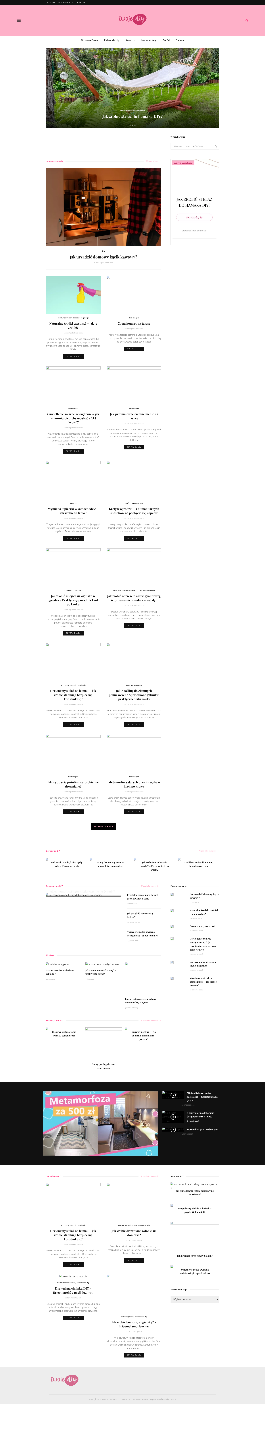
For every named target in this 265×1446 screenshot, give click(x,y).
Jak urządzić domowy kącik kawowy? (103, 257)
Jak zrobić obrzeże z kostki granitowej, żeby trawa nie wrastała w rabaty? (134, 598)
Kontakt (82, 2)
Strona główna (89, 40)
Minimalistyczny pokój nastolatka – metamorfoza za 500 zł (202, 1097)
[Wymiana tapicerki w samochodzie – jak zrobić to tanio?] (73, 480)
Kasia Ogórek (137, 1240)
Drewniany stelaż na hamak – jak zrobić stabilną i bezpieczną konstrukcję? (73, 695)
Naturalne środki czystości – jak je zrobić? (73, 325)
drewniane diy (71, 685)
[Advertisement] (101, 141)
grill (63, 590)
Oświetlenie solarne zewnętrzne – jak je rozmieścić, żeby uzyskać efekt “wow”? (73, 418)
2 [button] (133, 125)
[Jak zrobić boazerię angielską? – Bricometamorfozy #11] (134, 1293)
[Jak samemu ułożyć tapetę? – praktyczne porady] (102, 964)
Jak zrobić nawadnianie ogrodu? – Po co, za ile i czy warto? (154, 866)
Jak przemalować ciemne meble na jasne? (134, 416)
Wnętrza (130, 40)
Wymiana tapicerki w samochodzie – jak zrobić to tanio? (73, 511)
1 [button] (130, 125)
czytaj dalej (73, 356)
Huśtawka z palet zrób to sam (202, 1129)
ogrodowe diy (146, 110)
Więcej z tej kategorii (207, 851)
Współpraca (66, 2)
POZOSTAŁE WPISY (103, 827)
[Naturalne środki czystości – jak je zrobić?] (73, 294)
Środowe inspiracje (81, 318)
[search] (247, 20)
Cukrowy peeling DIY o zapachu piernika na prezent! (143, 1035)
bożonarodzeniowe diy (66, 1283)
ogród (127, 503)
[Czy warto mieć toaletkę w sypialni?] (57, 964)
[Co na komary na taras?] (134, 294)
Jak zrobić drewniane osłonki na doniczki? (134, 1233)
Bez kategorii (134, 318)
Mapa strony (155, 1399)
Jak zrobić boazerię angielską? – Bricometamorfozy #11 (134, 1324)
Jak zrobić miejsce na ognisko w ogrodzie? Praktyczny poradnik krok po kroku (73, 600)
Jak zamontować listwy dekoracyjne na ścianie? (82, 891)
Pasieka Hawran (169, 1399)
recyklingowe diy (65, 318)
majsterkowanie (129, 590)
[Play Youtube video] (100, 1123)
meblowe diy (133, 110)
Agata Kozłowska (106, 263)
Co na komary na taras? (134, 323)
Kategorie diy (112, 40)
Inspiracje (117, 590)
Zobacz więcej (152, 161)
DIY (103, 251)
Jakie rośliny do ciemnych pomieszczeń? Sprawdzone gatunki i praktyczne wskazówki (134, 695)
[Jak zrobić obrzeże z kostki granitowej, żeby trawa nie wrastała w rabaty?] (134, 567)
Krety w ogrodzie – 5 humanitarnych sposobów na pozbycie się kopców (134, 511)
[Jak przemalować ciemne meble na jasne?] (134, 385)
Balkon (180, 40)
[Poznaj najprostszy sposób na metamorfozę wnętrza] (143, 978)
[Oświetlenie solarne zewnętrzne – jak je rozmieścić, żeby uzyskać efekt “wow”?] (73, 385)
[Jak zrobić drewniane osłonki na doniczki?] (134, 1202)
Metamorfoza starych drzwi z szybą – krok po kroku (134, 784)
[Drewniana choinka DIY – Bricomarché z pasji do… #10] (73, 1276)
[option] (132, 88)
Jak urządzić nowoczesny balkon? (132, 116)
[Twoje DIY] (64, 1380)
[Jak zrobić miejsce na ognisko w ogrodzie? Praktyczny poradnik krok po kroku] (73, 567)
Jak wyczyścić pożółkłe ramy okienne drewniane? (73, 784)
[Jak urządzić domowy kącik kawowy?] (103, 206)
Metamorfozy (148, 40)
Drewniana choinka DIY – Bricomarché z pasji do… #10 (73, 1290)
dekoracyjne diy (120, 110)
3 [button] (135, 125)
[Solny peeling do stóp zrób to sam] (103, 1045)
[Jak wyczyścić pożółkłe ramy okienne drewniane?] (73, 753)
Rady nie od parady (134, 685)
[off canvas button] (19, 20)
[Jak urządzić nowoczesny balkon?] (195, 1238)
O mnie (51, 2)
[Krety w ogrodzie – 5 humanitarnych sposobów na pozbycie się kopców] (134, 480)
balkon (121, 1225)
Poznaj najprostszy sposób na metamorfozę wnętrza (140, 1000)
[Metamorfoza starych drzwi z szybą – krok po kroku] (134, 753)
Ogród (166, 40)
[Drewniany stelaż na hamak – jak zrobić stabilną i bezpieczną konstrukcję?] (73, 661)
